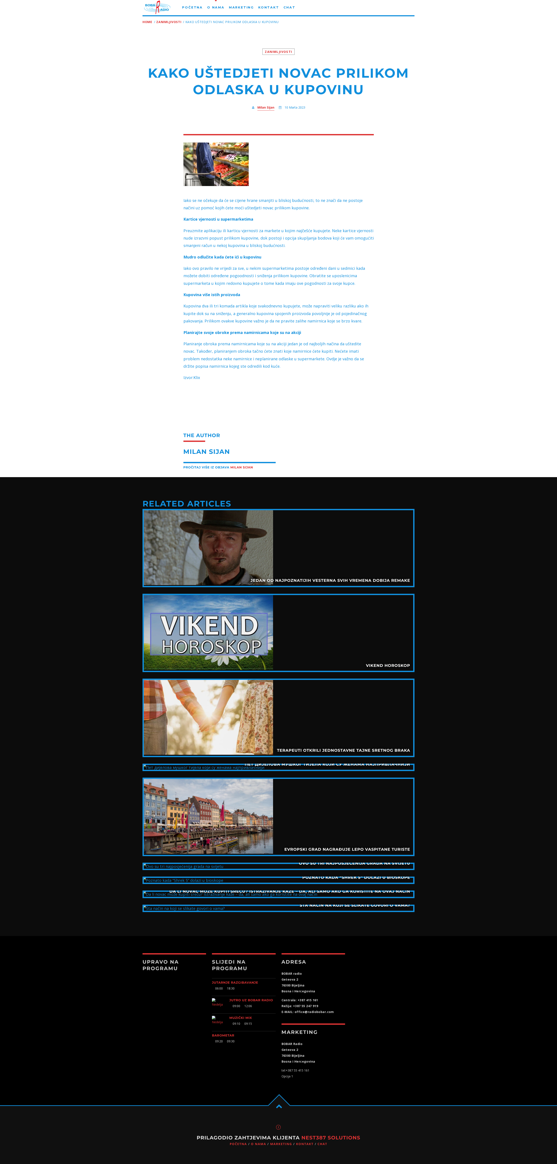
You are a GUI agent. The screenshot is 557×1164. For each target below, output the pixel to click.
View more (278, 548)
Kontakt (305, 1144)
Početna (238, 1144)
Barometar (223, 1035)
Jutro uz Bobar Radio (251, 1000)
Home (147, 22)
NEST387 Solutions (330, 1138)
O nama (258, 1144)
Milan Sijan (265, 107)
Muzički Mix (240, 1018)
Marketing (281, 1144)
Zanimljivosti (168, 22)
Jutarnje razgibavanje (235, 983)
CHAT (322, 1144)
